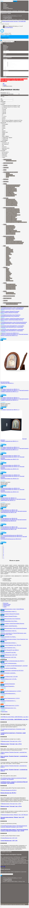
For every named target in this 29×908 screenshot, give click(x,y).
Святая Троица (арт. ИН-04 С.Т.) (8, 500)
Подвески (5, 47)
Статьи (4, 76)
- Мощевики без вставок (11, 204)
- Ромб (7, 255)
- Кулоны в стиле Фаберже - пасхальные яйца (16, 222)
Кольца (5, 53)
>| (3, 558)
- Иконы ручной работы (11, 230)
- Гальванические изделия (12, 304)
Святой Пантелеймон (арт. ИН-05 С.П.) (10, 468)
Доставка (5, 4)
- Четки (7, 268)
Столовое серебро (10, 67)
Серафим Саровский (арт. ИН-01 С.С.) (9, 449)
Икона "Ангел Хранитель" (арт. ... (8, 647)
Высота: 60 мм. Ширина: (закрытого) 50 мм (12, 120)
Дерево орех (5, 132)
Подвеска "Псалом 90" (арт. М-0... (8, 652)
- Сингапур (8, 262)
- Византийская (9, 250)
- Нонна (8, 259)
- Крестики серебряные (11, 188)
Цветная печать (5, 148)
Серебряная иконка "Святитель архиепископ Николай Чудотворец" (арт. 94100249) (14, 782)
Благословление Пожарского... (8, 686)
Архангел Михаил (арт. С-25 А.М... (9, 679)
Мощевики (5, 46)
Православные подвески (9, 207)
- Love (7, 247)
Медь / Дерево (5, 136)
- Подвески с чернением (11, 218)
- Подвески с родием (10, 217)
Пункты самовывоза (8, 8)
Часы (10, 65)
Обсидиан (4, 154)
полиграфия (5, 140)
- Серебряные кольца (11, 286)
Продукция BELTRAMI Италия (13, 61)
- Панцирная (9, 254)
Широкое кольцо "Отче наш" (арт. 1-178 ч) (11, 743)
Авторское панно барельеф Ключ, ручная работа (12, 330)
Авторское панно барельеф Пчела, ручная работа (12, 327)
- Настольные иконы (10, 227)
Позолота (4, 146)
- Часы (7, 177)
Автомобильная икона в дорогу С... (9, 611)
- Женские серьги (10, 292)
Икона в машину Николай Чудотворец (9, 312)
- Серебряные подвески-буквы (13, 212)
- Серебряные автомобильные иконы (14, 243)
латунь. (4, 128)
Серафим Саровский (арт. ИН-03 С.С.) (9, 441)
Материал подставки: (5, 403)
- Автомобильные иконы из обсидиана (15, 242)
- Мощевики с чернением (12, 203)
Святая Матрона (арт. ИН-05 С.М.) (8, 512)
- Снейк (8, 260)
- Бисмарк (8, 248)
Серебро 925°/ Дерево (7, 137)
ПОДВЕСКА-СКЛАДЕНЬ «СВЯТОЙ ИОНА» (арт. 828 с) (14, 719)
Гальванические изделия (11, 69)
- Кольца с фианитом (11, 288)
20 (2, 114)
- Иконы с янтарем (10, 225)
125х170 (4, 110)
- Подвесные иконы (10, 238)
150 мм (3, 103)
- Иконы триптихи (10, 237)
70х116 (3, 117)
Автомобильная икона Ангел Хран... (9, 621)
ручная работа (5, 152)
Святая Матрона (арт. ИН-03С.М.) (8, 520)
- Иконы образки (10, 240)
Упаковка (8, 68)
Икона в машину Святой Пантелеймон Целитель (12, 319)
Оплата (5, 6)
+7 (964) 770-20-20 (7, 18)
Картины (5, 165)
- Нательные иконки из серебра (13, 215)
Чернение (4, 149)
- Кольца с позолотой (11, 289)
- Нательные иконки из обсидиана (14, 221)
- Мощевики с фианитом (11, 205)
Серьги (7, 75)
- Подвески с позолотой (11, 216)
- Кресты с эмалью (10, 193)
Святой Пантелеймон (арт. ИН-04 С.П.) (10, 478)
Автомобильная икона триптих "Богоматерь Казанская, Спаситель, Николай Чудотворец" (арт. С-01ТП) (14, 830)
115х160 (4, 109)
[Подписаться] (1, 875)
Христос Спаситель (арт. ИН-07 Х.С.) (9, 335)
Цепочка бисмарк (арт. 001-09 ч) (8, 792)
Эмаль (3, 157)
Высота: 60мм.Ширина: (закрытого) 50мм (11, 121)
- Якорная (8, 261)
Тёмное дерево (4, 406)
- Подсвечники (9, 174)
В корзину (4, 339)
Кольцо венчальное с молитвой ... (8, 672)
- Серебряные (9, 264)
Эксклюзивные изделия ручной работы (12, 303)
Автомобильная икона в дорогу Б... (9, 630)
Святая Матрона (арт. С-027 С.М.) (9, 840)
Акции (4, 170)
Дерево (3, 130)
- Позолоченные (9, 252)
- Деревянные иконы (10, 233)
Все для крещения (7, 57)
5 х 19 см (4, 116)
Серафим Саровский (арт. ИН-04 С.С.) (9, 400)
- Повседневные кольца (11, 285)
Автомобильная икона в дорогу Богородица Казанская (13, 323)
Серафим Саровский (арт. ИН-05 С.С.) (9, 391)
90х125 (3, 118)
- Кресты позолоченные (11, 191)
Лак (3, 145)
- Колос (7, 256)
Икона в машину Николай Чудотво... (9, 616)
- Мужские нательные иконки (13, 211)
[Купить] (1, 610)
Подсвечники (12, 63)
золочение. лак (5, 142)
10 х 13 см (4, 108)
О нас (4, 3)
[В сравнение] (3, 610)
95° (3, 129)
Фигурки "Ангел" (13, 64)
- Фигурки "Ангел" (10, 175)
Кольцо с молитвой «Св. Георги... (8, 636)
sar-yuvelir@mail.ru (7, 17)
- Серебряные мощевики (11, 201)
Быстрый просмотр (23, 334)
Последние (5, 603)
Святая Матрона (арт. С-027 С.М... (8, 657)
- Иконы (8, 173)
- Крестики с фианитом (11, 194)
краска (3, 126)
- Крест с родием (10, 192)
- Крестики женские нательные (13, 185)
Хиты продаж (6, 605)
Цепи (4, 55)
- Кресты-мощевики (10, 199)
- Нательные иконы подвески (12, 209)
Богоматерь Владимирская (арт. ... (8, 693)
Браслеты (8, 56)
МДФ (3, 134)
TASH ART (5, 181)
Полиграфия (5, 124)
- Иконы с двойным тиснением (13, 231)
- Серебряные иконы (10, 234)
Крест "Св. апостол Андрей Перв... (9, 668)
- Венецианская (9, 249)
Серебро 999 (5, 138)
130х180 (4, 112)
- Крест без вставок (10, 196)
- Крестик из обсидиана (11, 190)
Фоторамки (8, 59)
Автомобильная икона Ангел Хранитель (10, 316)
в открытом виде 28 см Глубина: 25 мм (11, 105)
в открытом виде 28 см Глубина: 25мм (11, 106)
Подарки (5, 58)
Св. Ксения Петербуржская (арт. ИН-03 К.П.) (11, 538)
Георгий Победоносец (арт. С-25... (8, 707)
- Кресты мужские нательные (12, 186)
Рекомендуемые (7, 604)
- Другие (8, 265)
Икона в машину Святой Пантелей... (9, 625)
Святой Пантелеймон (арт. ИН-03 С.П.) (10, 491)
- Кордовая (8, 258)
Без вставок (4, 153)
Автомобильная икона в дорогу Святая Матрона (12, 308)
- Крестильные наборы (11, 160)
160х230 (4, 113)
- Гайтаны (8, 253)
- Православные (9, 280)
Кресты (5, 45)
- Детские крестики (10, 187)
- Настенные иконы (10, 228)
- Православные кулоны (11, 213)
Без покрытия (5, 144)
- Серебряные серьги (10, 293)
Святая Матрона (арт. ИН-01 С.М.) (8, 529)
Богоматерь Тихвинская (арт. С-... (8, 700)
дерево (3, 125)
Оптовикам (5, 7)
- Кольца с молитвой (10, 284)
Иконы (4, 49)
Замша (3, 133)
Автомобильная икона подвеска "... (9, 642)
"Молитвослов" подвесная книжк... (9, 663)
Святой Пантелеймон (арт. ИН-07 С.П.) (10, 459)
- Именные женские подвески (13, 210)
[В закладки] (2, 610)
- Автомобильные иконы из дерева (14, 241)
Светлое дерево (4, 404)
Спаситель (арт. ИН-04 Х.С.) (7, 383)
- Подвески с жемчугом (11, 219)
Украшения (5, 70)
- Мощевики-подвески (11, 200)
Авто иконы (6, 50)
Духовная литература (8, 163)
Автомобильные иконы (11, 51)
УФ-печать (4, 156)
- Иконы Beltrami (10, 229)
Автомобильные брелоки (12, 52)
